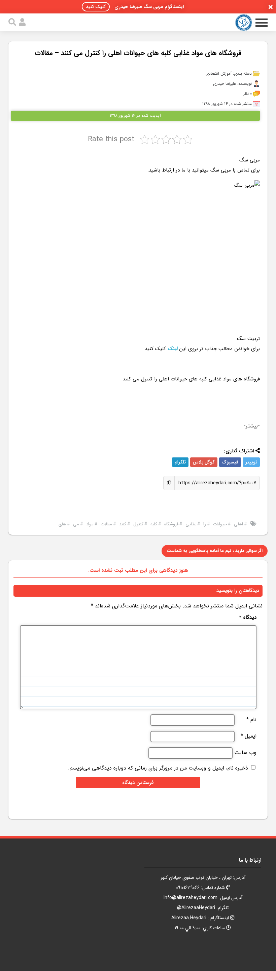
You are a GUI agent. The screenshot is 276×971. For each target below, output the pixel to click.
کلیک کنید (96, 6)
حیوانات (220, 524)
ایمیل (248, 736)
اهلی (238, 524)
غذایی (190, 524)
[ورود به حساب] (22, 22)
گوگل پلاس (204, 462)
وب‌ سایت (245, 752)
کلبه (153, 524)
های (62, 524)
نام (251, 719)
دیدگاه (247, 617)
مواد (90, 524)
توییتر (251, 462)
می (76, 524)
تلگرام (180, 462)
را (204, 524)
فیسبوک (230, 462)
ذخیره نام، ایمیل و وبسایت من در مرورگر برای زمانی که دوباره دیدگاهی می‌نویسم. (158, 768)
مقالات (106, 524)
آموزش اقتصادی (219, 73)
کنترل (138, 524)
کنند (122, 524)
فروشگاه (171, 524)
